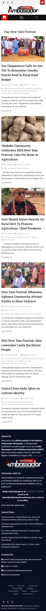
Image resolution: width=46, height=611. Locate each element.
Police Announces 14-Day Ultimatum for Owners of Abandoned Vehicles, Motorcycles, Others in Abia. (20, 518)
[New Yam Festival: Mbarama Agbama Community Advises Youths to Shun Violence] (23, 275)
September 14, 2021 (30, 355)
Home (10, 586)
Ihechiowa (9, 363)
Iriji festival (27, 237)
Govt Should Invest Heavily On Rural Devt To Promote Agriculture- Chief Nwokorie (22, 223)
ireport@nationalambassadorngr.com (17, 570)
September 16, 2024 (23, 165)
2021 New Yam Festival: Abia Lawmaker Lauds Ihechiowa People (21, 345)
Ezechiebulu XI (30, 88)
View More (6, 111)
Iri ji (5, 314)
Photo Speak (13, 591)
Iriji (8, 168)
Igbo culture (21, 402)
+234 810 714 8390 (34, 491)
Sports (15, 594)
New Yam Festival (16, 168)
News (24, 591)
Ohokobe (26, 168)
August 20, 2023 (9, 310)
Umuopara (11, 240)
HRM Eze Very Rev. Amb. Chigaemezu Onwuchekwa (21, 90)
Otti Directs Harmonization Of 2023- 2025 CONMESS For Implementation (22, 525)
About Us (20, 586)
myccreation (12, 608)
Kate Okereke (7, 165)
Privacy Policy (17, 588)
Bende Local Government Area (14, 88)
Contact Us (33, 586)
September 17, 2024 (29, 85)
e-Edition (30, 588)
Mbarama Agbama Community (17, 314)
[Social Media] (42, 2)
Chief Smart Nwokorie (15, 237)
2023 (5, 237)
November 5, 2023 (22, 234)
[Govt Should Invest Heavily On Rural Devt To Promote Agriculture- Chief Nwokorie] (23, 201)
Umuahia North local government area (20, 404)
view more (38, 455)
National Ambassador (11, 85)
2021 (5, 359)
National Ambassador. (11, 398)
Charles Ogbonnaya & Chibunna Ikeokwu (17, 306)
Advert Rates (28, 594)
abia (5, 168)
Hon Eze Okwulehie (10, 402)
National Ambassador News (12, 606)
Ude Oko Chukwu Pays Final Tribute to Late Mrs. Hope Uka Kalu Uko (21, 539)
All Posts (34, 591)
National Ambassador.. (11, 355)
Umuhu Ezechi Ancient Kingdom (18, 93)
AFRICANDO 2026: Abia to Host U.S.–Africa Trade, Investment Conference (20, 545)
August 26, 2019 (28, 398)
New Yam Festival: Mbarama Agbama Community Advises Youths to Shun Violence (21, 296)
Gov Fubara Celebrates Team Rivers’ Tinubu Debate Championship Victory (20, 532)
